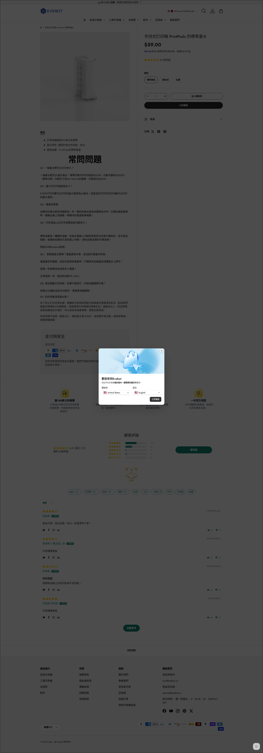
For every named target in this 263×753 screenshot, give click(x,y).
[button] (116, 392)
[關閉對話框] (161, 351)
